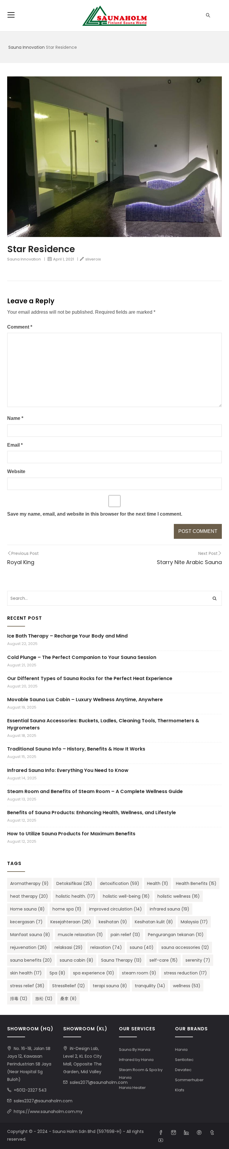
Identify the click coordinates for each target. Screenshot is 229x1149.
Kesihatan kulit (154, 922)
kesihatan (113, 922)
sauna (142, 947)
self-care (163, 960)
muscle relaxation (80, 935)
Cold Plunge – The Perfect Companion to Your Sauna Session (81, 657)
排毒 (18, 999)
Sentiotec (184, 1059)
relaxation (106, 947)
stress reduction (185, 973)
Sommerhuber (189, 1080)
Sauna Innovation (26, 47)
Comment (19, 326)
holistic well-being (126, 896)
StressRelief (68, 986)
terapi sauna (110, 986)
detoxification (119, 883)
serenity (197, 960)
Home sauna (27, 909)
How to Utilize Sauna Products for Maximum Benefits (71, 833)
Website (16, 471)
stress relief (27, 986)
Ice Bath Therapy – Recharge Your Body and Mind (67, 635)
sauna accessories (185, 947)
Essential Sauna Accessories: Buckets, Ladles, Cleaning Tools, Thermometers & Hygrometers (103, 724)
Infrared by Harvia (136, 1059)
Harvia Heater (132, 1087)
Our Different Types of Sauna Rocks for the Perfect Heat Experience (89, 678)
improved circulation (115, 909)
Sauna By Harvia (134, 1049)
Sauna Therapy (121, 960)
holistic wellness (178, 896)
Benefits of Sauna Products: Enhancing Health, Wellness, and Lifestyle (91, 812)
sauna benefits (31, 960)
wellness (186, 986)
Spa (57, 973)
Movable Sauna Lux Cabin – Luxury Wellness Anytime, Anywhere (85, 699)
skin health (26, 973)
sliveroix (93, 259)
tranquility (150, 986)
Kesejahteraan (70, 922)
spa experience (93, 973)
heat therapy (29, 896)
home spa (66, 909)
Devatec (183, 1070)
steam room (139, 973)
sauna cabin (76, 960)
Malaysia (194, 922)
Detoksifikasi (74, 883)
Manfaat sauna (30, 935)
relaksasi (69, 947)
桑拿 (68, 999)
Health (157, 883)
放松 (43, 999)
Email (15, 445)
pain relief (125, 935)
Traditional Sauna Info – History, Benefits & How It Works (76, 748)
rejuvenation (28, 947)
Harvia (181, 1049)
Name (15, 418)
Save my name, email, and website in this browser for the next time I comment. (94, 514)
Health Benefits (196, 883)
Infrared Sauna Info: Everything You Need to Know (68, 770)
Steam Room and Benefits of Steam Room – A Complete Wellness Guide (95, 791)
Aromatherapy (29, 883)
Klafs (179, 1090)
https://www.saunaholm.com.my (48, 1112)
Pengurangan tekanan (176, 935)
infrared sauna (169, 909)
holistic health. (75, 896)
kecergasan (26, 922)
